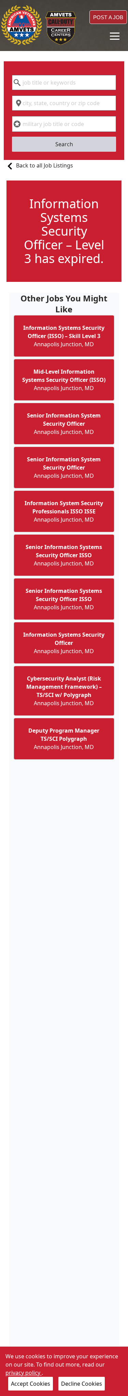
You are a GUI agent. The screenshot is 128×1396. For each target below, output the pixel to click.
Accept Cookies (30, 1383)
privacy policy (23, 1372)
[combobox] (64, 82)
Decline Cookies (81, 1383)
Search (64, 144)
